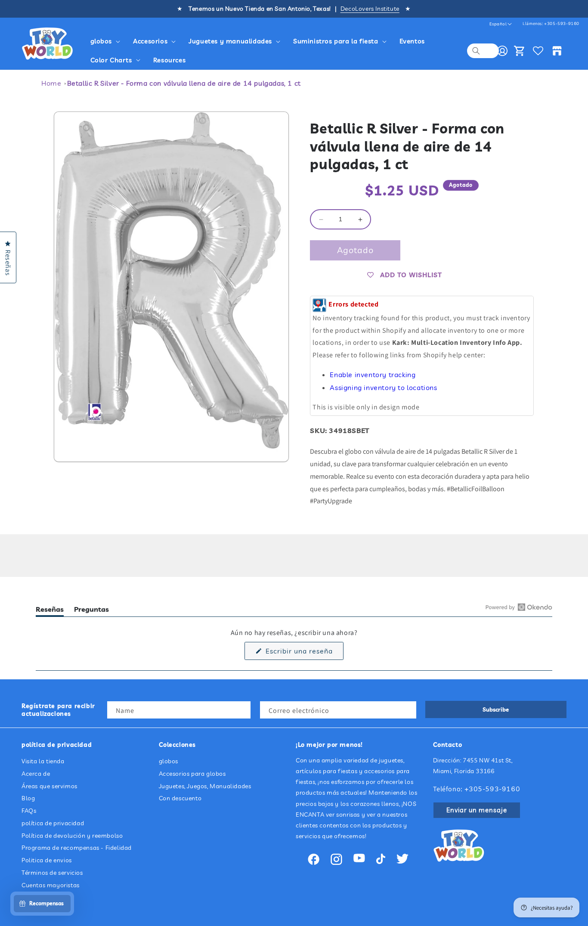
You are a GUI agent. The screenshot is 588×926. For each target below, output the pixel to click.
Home (51, 83)
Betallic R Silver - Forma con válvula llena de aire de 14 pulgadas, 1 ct (184, 83)
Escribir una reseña (303, 653)
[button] (106, 41)
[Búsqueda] (476, 50)
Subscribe (496, 709)
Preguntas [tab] (91, 610)
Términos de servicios (52, 872)
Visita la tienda (43, 761)
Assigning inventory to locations (383, 387)
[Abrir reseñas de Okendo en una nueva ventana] (519, 607)
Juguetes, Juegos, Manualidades (205, 786)
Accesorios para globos (192, 773)
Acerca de (36, 773)
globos (169, 761)
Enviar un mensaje (476, 810)
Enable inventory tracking (372, 374)
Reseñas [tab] (50, 610)
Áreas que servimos (49, 786)
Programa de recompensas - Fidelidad (77, 848)
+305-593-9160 (561, 23)
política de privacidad (53, 823)
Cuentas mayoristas (51, 885)
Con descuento (180, 798)
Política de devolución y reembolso (72, 835)
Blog (28, 798)
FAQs (29, 811)
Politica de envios (47, 860)
